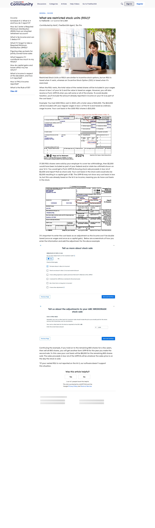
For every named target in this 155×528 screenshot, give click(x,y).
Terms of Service (86, 386)
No (84, 377)
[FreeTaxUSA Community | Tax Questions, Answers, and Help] (21, 3)
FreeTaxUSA (45, 21)
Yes (70, 377)
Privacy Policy (73, 386)
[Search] (122, 4)
